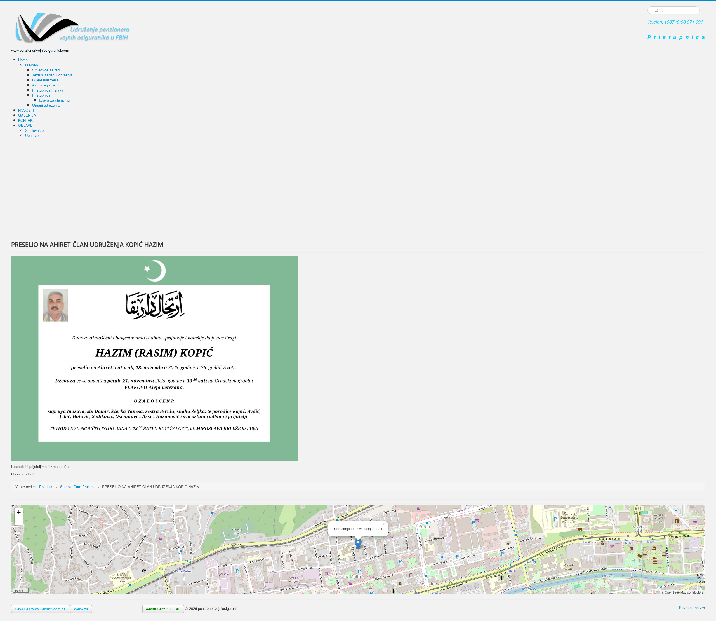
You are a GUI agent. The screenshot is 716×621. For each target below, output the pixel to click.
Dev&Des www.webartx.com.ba (40, 608)
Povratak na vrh (692, 607)
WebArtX (81, 608)
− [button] (19, 520)
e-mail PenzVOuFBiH (163, 608)
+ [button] (19, 512)
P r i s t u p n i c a (676, 37)
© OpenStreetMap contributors (682, 592)
